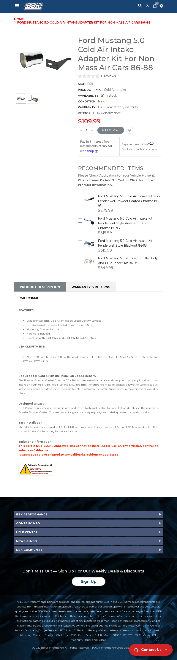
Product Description (40, 287)
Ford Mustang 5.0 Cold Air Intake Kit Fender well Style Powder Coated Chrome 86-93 (125, 223)
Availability (88, 95)
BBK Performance (107, 113)
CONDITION (86, 101)
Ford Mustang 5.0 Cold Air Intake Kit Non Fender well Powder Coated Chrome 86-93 (129, 201)
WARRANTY (86, 107)
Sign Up (88, 581)
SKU (81, 84)
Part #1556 (71, 338)
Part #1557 (52, 338)
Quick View (89, 202)
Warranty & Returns (90, 287)
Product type (89, 89)
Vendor (84, 113)
